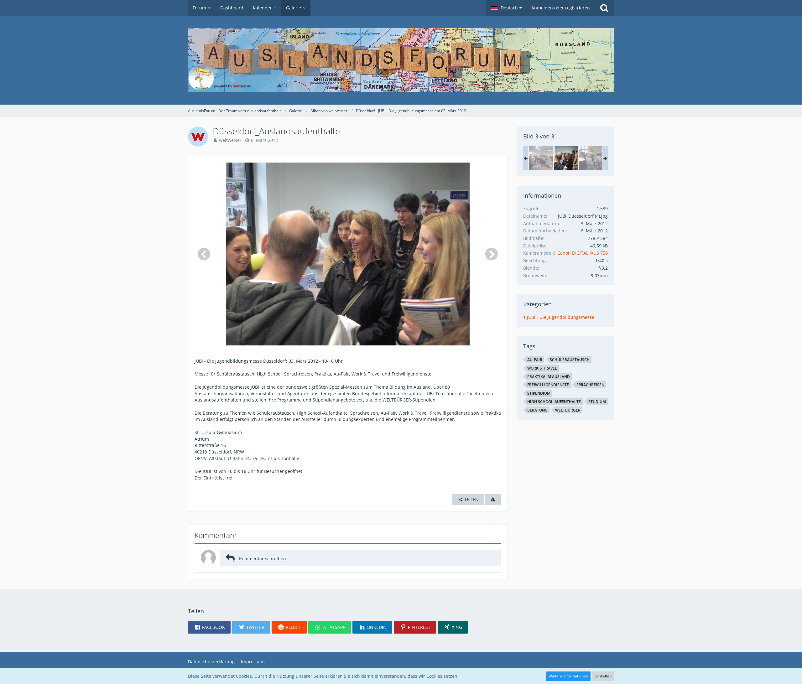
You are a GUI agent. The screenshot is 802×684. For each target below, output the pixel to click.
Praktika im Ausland (548, 376)
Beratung (537, 410)
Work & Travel (542, 368)
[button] (506, 8)
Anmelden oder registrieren (560, 8)
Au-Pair (534, 359)
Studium (597, 401)
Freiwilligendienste (548, 384)
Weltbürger (568, 410)
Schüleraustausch (570, 359)
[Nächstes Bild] (491, 254)
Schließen (603, 676)
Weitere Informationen (568, 676)
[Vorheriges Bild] (204, 254)
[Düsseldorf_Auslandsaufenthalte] (541, 158)
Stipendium (538, 393)
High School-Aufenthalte (554, 401)
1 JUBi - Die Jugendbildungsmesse (558, 317)
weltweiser (230, 140)
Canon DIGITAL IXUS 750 (582, 253)
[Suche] (604, 8)
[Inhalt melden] (493, 499)
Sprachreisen (590, 384)
